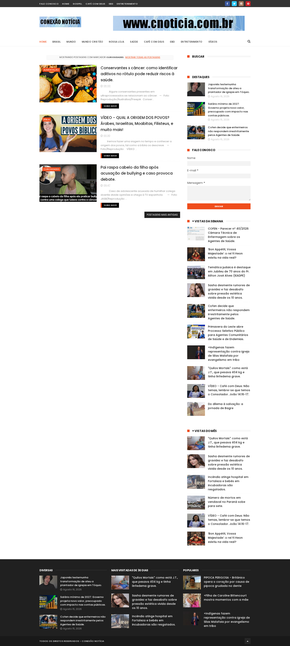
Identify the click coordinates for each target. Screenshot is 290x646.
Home (43, 41)
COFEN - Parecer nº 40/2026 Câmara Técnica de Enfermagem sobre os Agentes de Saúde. (228, 235)
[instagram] (241, 3)
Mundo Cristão (92, 41)
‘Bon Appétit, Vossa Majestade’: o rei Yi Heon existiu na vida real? (225, 253)
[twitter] (234, 3)
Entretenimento (127, 3)
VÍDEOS (212, 41)
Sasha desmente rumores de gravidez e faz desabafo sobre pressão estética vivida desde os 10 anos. (229, 291)
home (65, 3)
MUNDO (71, 41)
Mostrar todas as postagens (142, 57)
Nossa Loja (116, 41)
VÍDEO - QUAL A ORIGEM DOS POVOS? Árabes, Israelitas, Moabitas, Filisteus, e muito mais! (137, 123)
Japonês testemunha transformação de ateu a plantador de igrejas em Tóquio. (229, 88)
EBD (111, 3)
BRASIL (56, 41)
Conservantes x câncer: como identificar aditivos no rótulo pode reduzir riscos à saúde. (139, 74)
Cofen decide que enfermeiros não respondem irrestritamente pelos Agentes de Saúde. (228, 131)
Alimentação (51, 69)
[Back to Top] (248, 641)
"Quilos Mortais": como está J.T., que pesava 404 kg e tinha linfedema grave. (228, 372)
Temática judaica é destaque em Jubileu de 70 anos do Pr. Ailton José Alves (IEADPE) (229, 271)
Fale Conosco (49, 3)
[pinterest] (248, 3)
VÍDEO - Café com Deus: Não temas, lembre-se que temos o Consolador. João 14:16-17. (229, 390)
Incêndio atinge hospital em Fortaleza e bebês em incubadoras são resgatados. (228, 483)
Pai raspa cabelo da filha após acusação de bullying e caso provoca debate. (137, 173)
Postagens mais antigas (162, 214)
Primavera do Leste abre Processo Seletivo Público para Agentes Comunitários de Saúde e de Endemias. (228, 333)
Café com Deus (95, 3)
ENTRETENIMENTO (191, 41)
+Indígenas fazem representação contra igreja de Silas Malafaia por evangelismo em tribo (228, 353)
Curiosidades (51, 169)
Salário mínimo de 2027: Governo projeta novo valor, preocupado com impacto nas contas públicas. (228, 109)
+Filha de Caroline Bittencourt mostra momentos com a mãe (226, 598)
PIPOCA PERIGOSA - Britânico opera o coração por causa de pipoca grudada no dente (226, 582)
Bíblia (47, 119)
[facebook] (227, 3)
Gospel (77, 3)
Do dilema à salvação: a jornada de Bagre (225, 406)
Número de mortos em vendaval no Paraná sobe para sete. (226, 502)
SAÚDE (134, 41)
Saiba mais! (110, 106)
